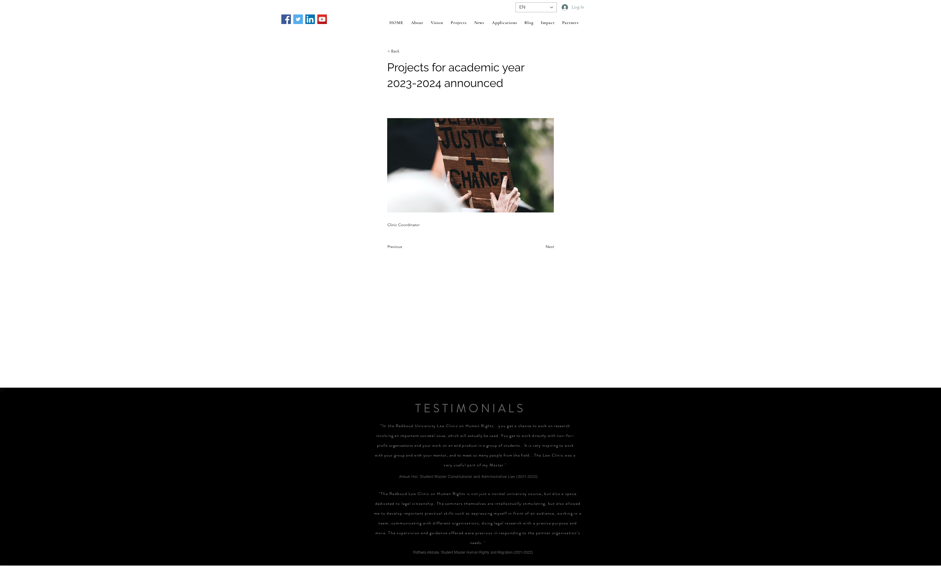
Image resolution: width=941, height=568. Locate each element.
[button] (403, 51)
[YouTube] (322, 19)
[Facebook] (286, 19)
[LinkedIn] (310, 19)
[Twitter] (298, 19)
